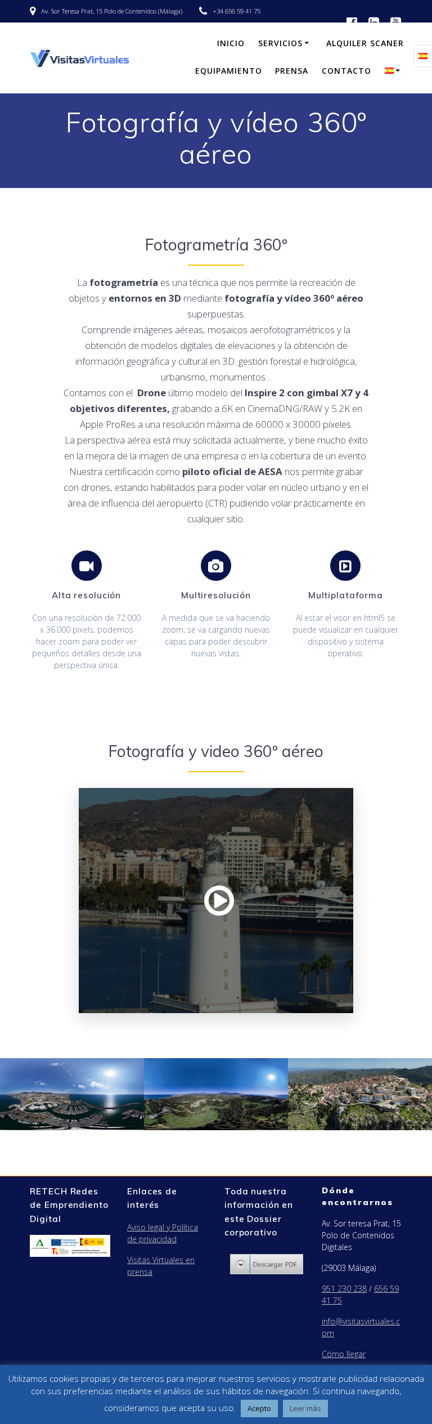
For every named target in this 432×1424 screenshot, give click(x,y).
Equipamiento (228, 70)
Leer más (305, 1408)
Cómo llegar (344, 1354)
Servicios (280, 43)
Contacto (346, 70)
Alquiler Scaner (365, 43)
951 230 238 (344, 1288)
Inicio (231, 43)
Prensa (291, 70)
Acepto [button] (259, 1408)
